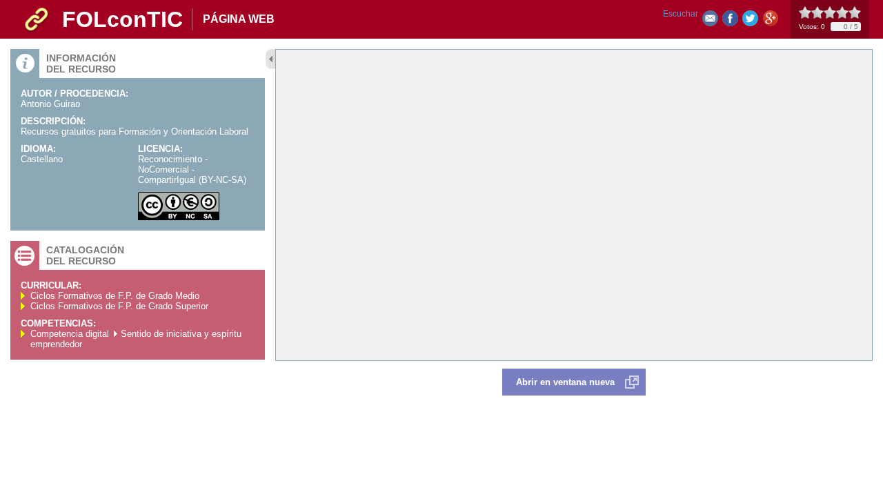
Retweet (750, 21)
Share (730, 21)
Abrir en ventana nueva (565, 382)
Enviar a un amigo (710, 21)
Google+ (770, 21)
